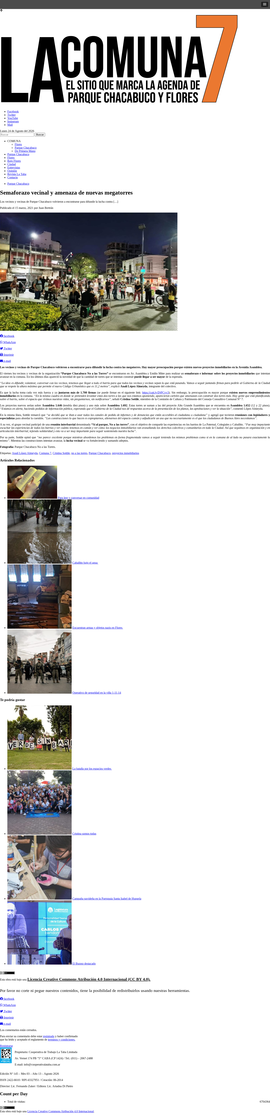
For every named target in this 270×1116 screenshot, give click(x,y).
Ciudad (11, 164)
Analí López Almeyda (25, 453)
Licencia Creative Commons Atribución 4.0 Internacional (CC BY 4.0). (88, 979)
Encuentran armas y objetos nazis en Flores (97, 627)
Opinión (12, 170)
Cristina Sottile (61, 453)
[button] (264, 4)
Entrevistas (13, 167)
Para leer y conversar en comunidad (78, 497)
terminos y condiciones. (61, 1039)
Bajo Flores (14, 160)
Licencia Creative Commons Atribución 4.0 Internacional (60, 1111)
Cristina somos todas (84, 833)
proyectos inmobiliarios (125, 453)
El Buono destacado (84, 963)
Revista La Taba (16, 174)
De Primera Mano (25, 151)
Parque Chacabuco (26, 147)
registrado (48, 1036)
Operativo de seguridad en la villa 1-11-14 (96, 692)
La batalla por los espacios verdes (92, 768)
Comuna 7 (45, 453)
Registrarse (6, 1045)
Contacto (12, 177)
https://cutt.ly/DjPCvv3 (155, 392)
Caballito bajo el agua (85, 562)
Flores (18, 144)
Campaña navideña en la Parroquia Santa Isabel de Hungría (106, 898)
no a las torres (79, 453)
